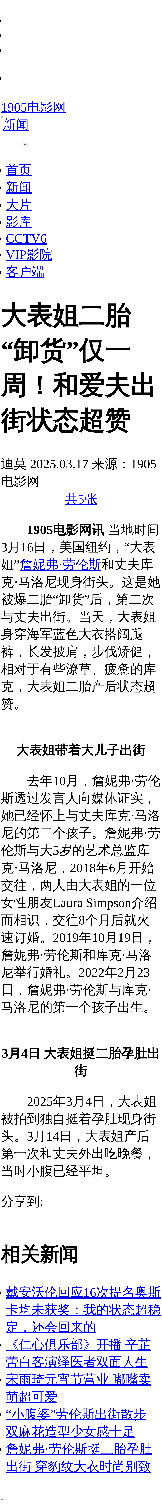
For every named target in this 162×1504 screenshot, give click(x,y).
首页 (19, 170)
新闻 (19, 187)
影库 (19, 222)
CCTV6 (26, 238)
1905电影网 (33, 107)
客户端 (25, 272)
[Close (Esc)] (2, 1499)
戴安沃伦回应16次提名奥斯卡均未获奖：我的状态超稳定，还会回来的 (83, 1309)
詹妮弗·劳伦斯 (60, 564)
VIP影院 (29, 254)
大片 (19, 205)
